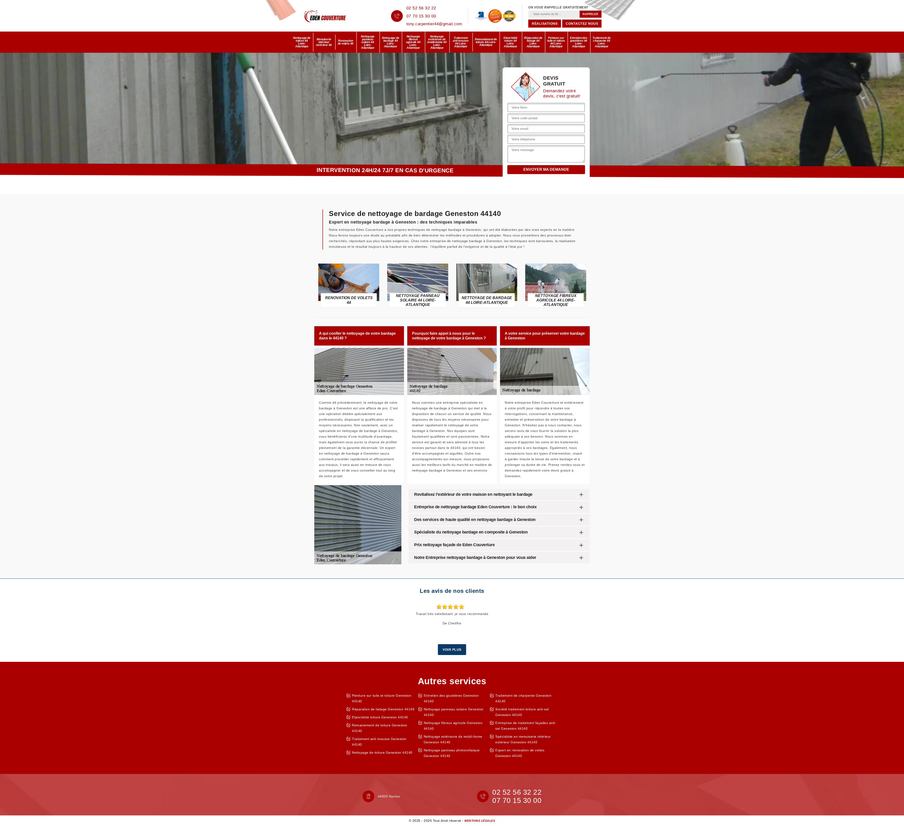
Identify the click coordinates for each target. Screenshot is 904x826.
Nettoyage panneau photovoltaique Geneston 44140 (452, 753)
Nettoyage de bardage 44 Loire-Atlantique (390, 42)
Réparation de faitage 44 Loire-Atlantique (533, 42)
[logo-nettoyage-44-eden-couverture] (332, 16)
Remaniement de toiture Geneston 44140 (379, 728)
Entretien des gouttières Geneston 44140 (451, 698)
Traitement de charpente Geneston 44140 (523, 698)
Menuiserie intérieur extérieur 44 (324, 42)
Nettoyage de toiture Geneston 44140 (382, 752)
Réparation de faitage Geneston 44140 (383, 709)
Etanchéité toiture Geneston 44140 (380, 717)
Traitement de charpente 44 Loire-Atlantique (601, 42)
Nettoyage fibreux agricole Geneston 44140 (453, 725)
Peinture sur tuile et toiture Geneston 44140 (381, 698)
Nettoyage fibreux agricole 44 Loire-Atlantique (413, 42)
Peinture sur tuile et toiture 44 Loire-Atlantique (556, 42)
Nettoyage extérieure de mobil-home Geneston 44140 (453, 739)
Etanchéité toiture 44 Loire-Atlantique (510, 42)
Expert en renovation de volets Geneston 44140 (519, 753)
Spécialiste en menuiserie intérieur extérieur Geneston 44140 (523, 739)
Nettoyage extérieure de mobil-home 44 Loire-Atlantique (436, 42)
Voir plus (452, 649)
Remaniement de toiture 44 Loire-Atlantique (486, 42)
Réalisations (544, 23)
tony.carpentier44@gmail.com (434, 24)
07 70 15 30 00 (421, 16)
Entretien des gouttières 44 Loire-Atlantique (578, 42)
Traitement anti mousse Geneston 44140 (379, 741)
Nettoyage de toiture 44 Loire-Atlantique (302, 42)
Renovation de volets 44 (346, 42)
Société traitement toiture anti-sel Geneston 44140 (522, 712)
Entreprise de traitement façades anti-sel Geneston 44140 (525, 725)
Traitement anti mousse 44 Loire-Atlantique (461, 42)
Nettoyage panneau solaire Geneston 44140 (454, 712)
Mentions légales (479, 820)
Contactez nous (582, 23)
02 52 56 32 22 (421, 8)
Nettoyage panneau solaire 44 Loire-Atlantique (367, 42)
